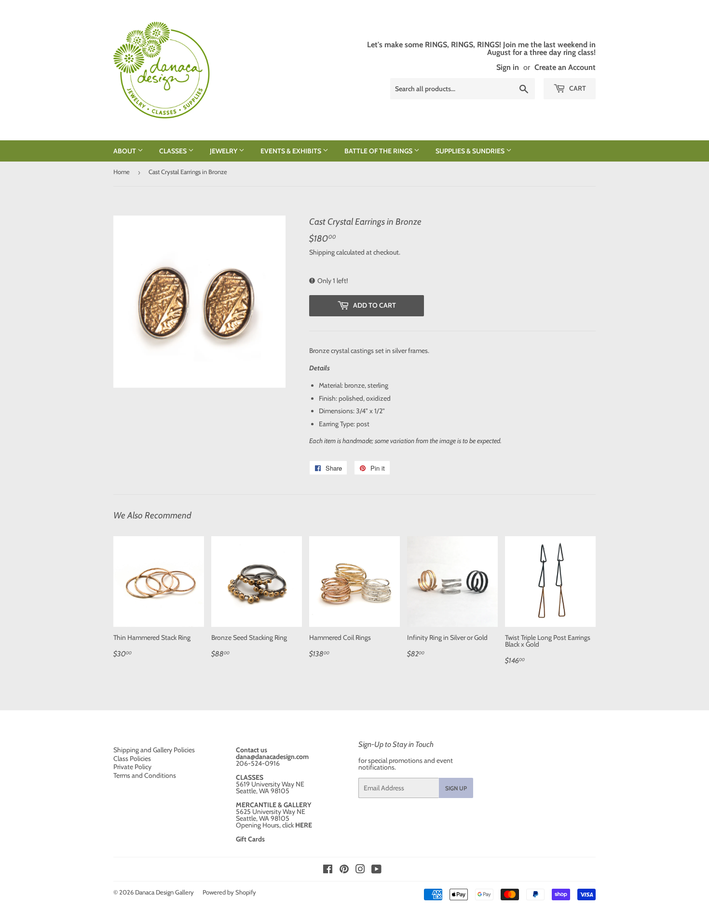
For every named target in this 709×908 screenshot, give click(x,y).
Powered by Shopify (229, 892)
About (125, 151)
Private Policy (132, 766)
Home (121, 172)
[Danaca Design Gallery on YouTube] (376, 870)
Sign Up (456, 788)
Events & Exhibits (291, 151)
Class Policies (132, 758)
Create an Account (565, 67)
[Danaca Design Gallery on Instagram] (360, 870)
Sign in (507, 67)
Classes (173, 151)
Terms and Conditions (144, 775)
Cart (577, 88)
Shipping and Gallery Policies (154, 749)
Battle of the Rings (379, 151)
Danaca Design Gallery (164, 892)
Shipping (322, 252)
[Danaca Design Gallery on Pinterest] (344, 870)
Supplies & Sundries (471, 151)
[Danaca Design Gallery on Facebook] (328, 870)
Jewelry (224, 151)
